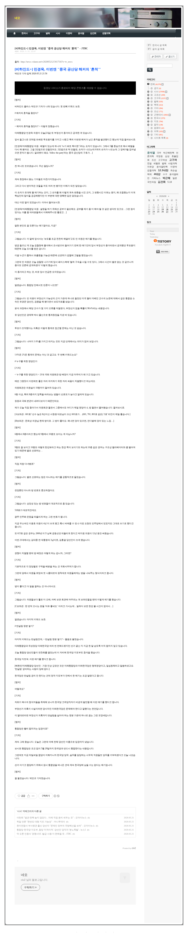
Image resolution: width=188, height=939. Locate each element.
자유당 (150, 166)
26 (163, 212)
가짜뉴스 (156, 178)
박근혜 (166, 178)
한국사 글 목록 (159, 45)
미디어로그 (92, 932)
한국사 (24, 33)
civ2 (73, 936)
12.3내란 (163, 170)
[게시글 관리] (33, 796)
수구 (165, 174)
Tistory (114, 936)
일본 (175, 178)
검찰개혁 (106, 33)
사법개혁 (172, 163)
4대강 (157, 174)
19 (163, 209)
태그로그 (81, 932)
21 (172, 209)
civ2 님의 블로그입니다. (34, 879)
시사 (58, 33)
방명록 (102, 932)
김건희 (93, 33)
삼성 (167, 156)
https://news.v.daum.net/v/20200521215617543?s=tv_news (47, 61)
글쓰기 (117, 932)
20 (167, 209)
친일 (149, 163)
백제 (149, 174)
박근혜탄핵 (168, 153)
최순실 (173, 170)
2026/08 (162, 196)
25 (158, 212)
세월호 (156, 163)
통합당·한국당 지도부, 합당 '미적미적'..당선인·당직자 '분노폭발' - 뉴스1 (51, 829)
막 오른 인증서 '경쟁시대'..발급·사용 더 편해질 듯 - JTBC (44, 834)
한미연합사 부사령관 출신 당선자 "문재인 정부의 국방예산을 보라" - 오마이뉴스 (56, 825)
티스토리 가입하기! (163, 245)
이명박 (69, 33)
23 (149, 212)
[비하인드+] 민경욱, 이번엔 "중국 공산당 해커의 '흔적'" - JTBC (51, 48)
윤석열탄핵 (162, 166)
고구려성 (162, 160)
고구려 (37, 33)
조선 (154, 160)
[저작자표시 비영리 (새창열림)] (56, 795)
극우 (159, 153)
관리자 (110, 932)
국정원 (159, 156)
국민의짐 (151, 182)
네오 (17, 17)
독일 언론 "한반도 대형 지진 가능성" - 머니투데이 (41, 821)
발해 (48, 33)
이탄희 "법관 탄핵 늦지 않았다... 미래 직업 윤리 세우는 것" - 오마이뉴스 (51, 817)
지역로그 (72, 932)
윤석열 (81, 33)
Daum (95, 936)
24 (154, 212)
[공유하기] (28, 796)
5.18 (169, 182)
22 (176, 209)
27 (167, 212)
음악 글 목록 (158, 49)
